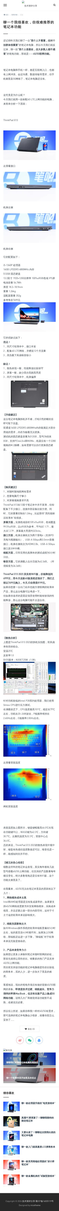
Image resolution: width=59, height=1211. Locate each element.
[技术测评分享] (29, 5)
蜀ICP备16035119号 (44, 1201)
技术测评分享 (28, 1201)
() (31, 1029)
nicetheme (35, 1205)
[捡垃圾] (7, 1050)
